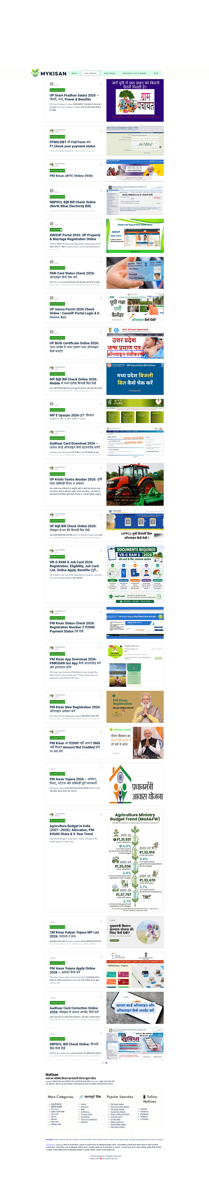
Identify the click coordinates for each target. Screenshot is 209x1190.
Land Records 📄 (56, 230)
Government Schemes (57, 90)
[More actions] (101, 84)
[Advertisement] (72, 17)
